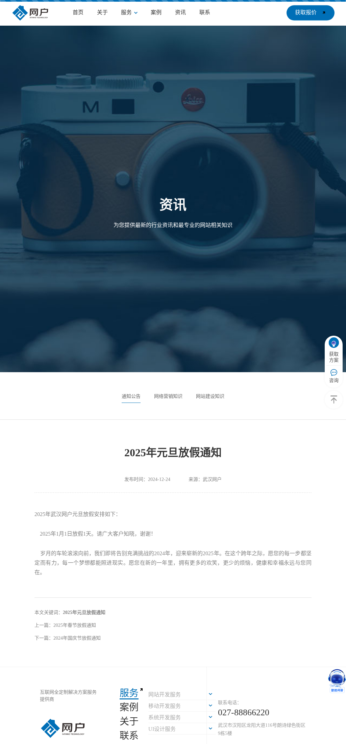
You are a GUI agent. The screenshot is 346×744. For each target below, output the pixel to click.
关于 (129, 721)
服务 (129, 693)
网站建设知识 (210, 396)
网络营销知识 (168, 396)
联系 (129, 735)
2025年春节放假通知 (74, 625)
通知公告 (131, 396)
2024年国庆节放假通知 (77, 638)
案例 (129, 707)
